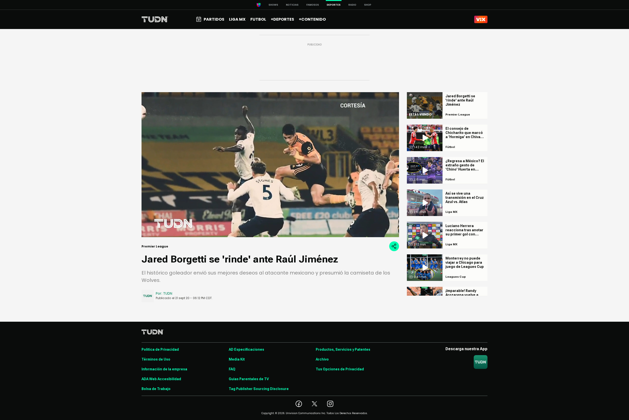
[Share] (394, 246)
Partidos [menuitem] (214, 19)
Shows (273, 4)
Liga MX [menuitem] (237, 19)
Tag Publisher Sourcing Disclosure (259, 389)
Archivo (322, 359)
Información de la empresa (164, 369)
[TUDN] (155, 19)
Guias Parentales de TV (249, 379)
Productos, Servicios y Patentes (343, 349)
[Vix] (480, 19)
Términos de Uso (156, 359)
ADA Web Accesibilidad (161, 379)
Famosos (312, 4)
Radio (352, 4)
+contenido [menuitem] (312, 19)
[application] (270, 164)
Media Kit (237, 359)
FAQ (232, 369)
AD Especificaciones (246, 349)
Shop (367, 4)
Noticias (292, 4)
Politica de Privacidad (160, 349)
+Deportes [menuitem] (282, 19)
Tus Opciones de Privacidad (340, 369)
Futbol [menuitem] (258, 19)
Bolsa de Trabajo (156, 389)
